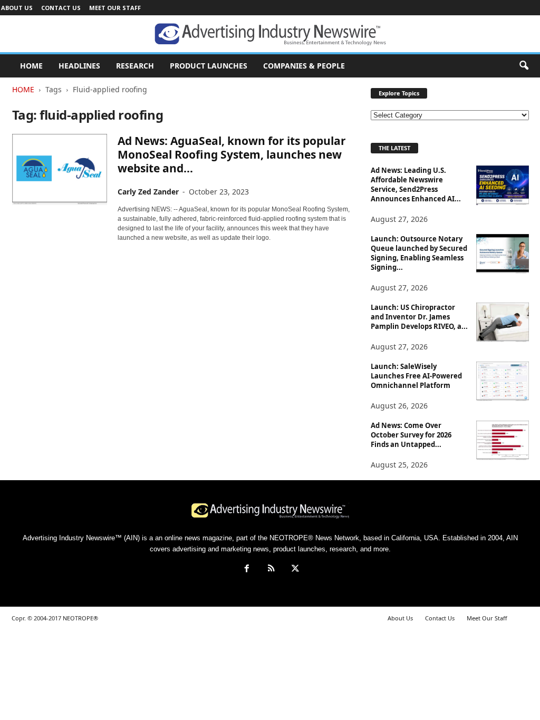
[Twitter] (294, 569)
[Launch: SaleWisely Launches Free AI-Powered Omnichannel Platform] (502, 381)
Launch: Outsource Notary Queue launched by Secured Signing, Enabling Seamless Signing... (419, 253)
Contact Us (61, 8)
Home (23, 89)
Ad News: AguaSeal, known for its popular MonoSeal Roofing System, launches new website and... (232, 154)
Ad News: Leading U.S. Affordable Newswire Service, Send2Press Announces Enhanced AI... (416, 184)
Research (135, 66)
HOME (31, 66)
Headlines (79, 66)
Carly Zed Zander (148, 192)
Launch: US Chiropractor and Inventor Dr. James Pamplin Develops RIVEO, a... (419, 317)
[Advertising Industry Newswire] (270, 34)
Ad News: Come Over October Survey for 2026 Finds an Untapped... (411, 435)
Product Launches (208, 66)
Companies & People (304, 66)
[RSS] (271, 569)
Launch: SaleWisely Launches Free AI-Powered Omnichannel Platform (416, 376)
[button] (523, 65)
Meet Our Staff (115, 8)
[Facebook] (247, 569)
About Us (17, 8)
